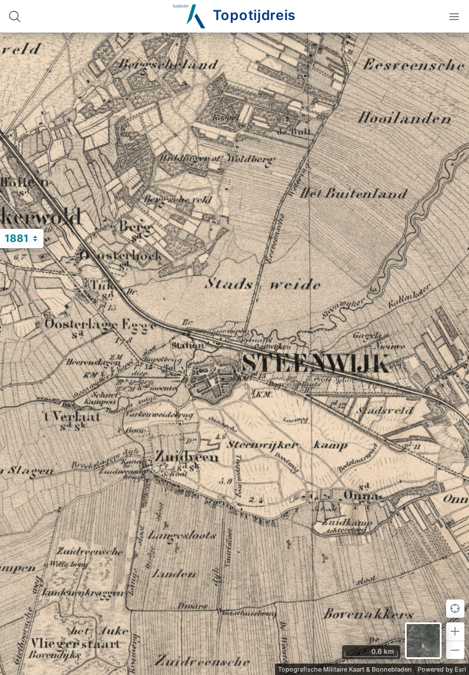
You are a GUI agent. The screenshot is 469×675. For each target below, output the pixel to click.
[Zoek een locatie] (15, 16)
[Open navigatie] (454, 16)
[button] (455, 631)
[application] (234, 354)
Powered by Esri (442, 669)
